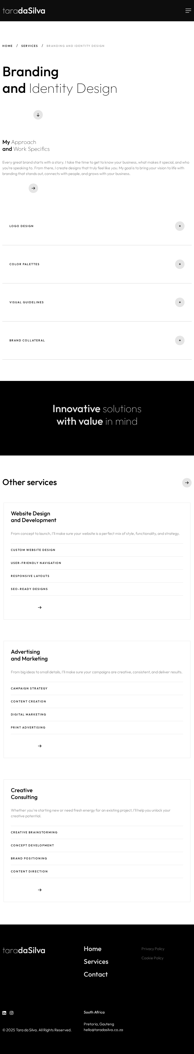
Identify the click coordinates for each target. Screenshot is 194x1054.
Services (29, 46)
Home (7, 46)
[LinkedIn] (4, 1013)
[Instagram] (11, 1013)
